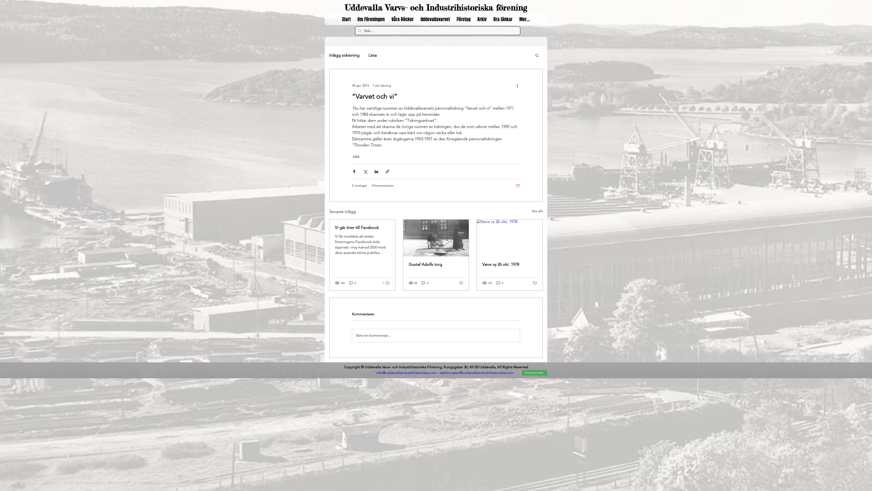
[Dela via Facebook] (354, 171)
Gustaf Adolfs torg (425, 264)
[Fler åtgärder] (517, 85)
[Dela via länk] (387, 171)
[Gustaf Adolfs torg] (436, 238)
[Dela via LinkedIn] (376, 171)
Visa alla (537, 211)
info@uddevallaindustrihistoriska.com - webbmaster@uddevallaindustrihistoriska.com (445, 373)
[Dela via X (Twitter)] (365, 171)
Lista (373, 55)
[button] (537, 55)
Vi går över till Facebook (357, 227)
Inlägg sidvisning (344, 55)
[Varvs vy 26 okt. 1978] (510, 238)
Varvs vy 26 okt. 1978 (500, 264)
